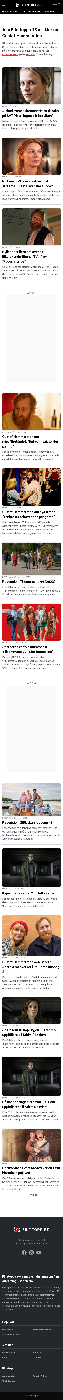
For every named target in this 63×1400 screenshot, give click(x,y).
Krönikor (37, 1357)
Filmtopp (6, 11)
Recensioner (34, 11)
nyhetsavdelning (11, 54)
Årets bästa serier (42, 1330)
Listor (5, 1357)
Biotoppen (7, 1330)
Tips (25, 11)
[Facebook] (24, 1253)
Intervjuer (37, 1352)
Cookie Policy (40, 1376)
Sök (55, 4)
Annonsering (8, 1376)
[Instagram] (31, 1253)
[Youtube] (38, 1253)
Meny (3, 5)
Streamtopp (48, 11)
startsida (30, 54)
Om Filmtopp (8, 1381)
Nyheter (16, 11)
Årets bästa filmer (11, 1334)
